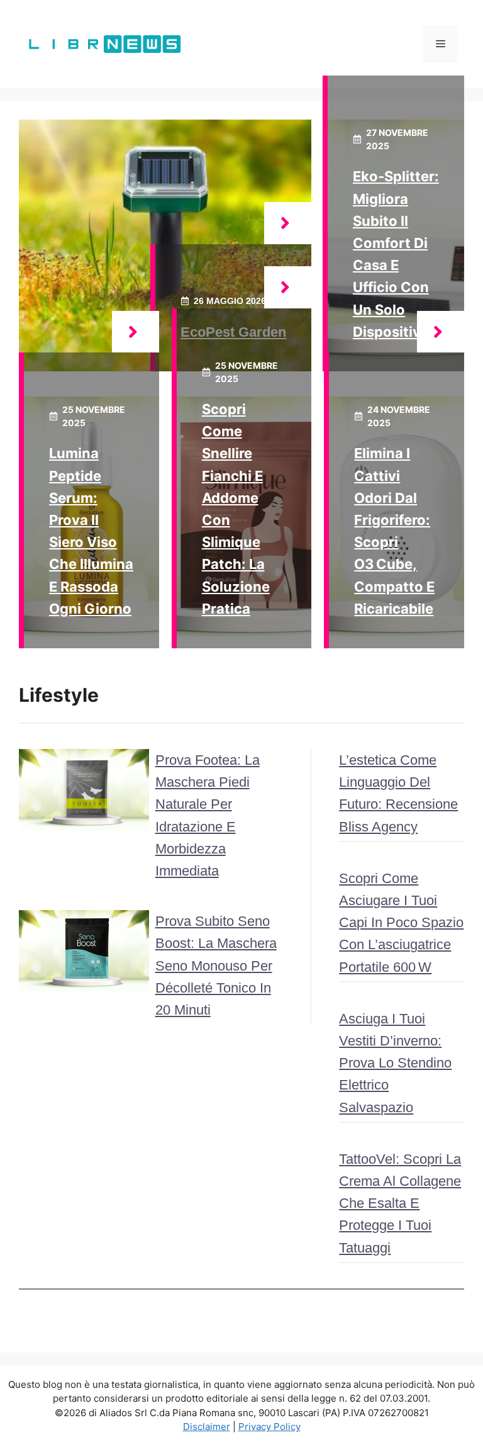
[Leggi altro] (287, 223)
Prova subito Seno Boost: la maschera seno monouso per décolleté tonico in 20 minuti (216, 965)
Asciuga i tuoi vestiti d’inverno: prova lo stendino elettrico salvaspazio (395, 1063)
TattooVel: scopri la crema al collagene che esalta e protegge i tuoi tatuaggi (400, 1203)
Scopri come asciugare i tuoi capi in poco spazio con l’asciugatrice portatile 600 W (401, 922)
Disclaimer (206, 1427)
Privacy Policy (269, 1427)
